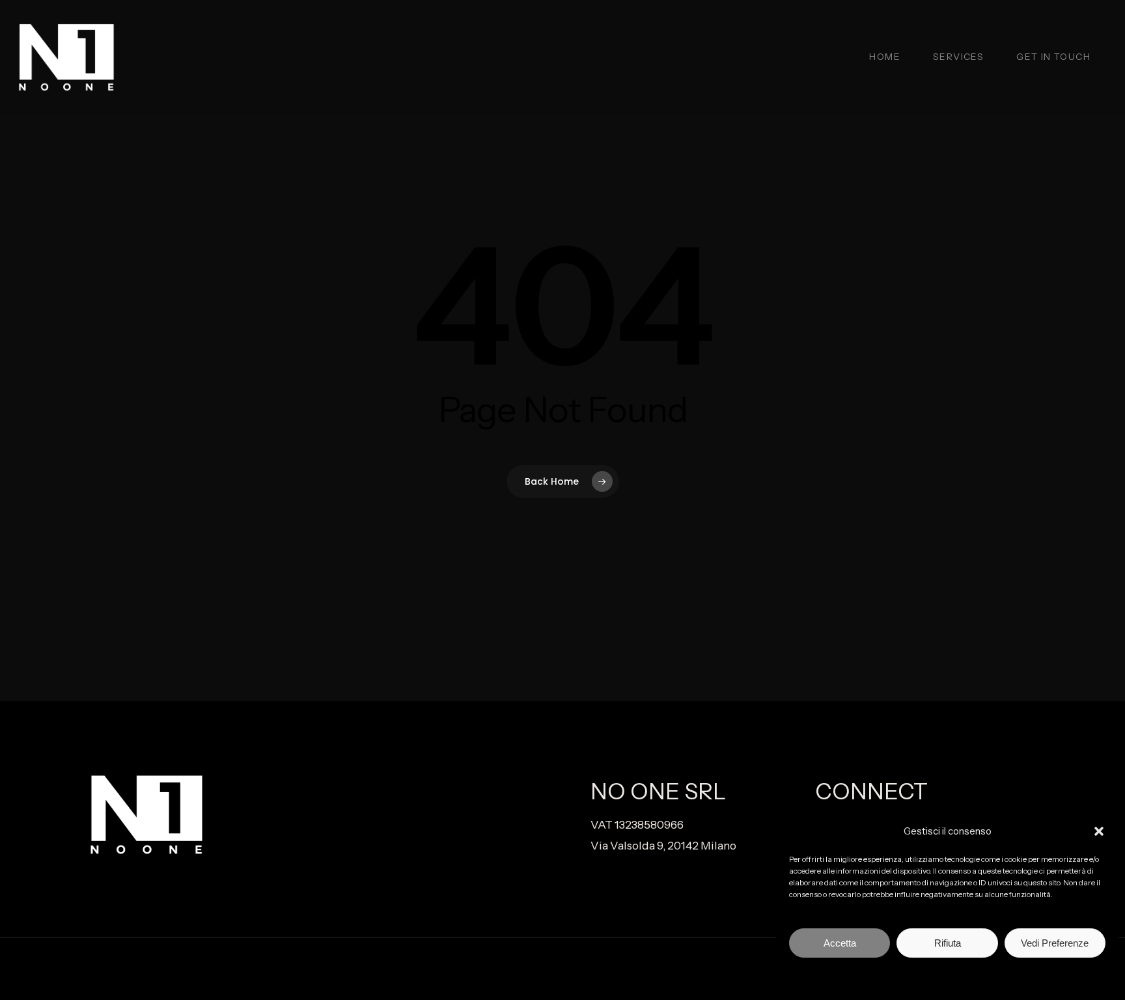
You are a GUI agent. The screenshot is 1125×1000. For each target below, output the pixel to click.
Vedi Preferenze (1055, 943)
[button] (1098, 831)
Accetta (840, 943)
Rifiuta (947, 943)
